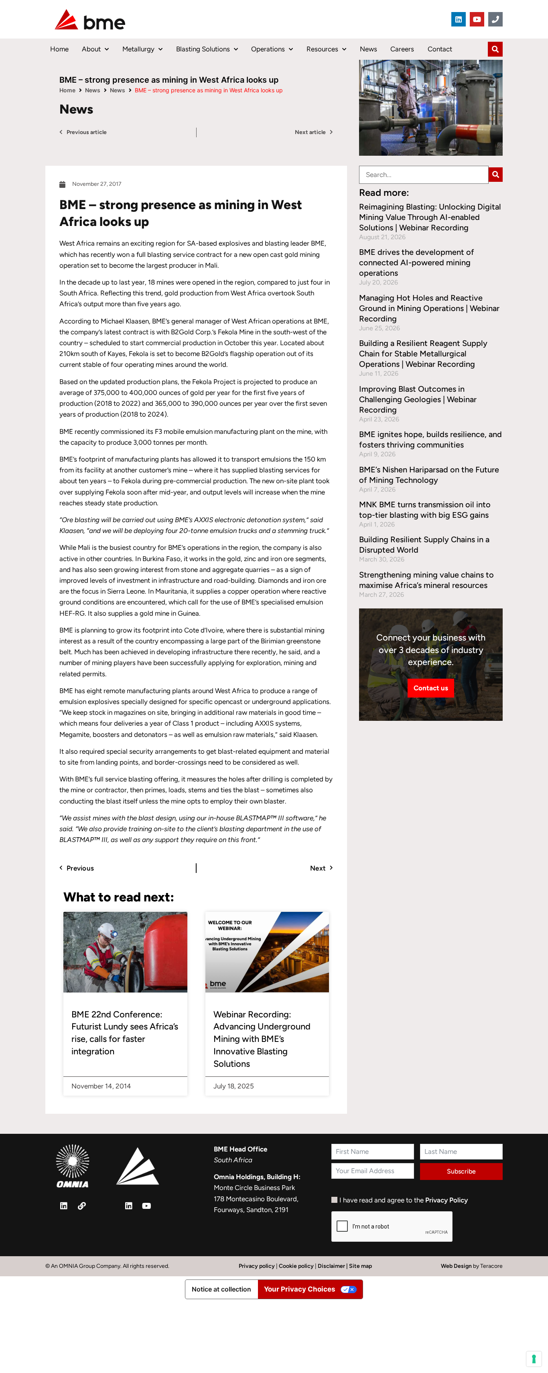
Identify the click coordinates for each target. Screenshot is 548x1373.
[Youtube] (477, 19)
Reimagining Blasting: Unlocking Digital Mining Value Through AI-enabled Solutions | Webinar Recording (430, 217)
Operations (268, 49)
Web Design (457, 1266)
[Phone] (495, 19)
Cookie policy (296, 1266)
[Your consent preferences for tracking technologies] (534, 1359)
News (368, 49)
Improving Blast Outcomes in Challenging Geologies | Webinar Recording (418, 399)
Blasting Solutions (203, 49)
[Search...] (424, 175)
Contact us (431, 688)
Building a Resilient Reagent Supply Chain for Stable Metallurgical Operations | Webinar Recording (423, 353)
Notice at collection (221, 1289)
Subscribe (461, 1171)
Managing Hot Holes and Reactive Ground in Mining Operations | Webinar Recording (429, 308)
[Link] (82, 1206)
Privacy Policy (446, 1200)
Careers (402, 49)
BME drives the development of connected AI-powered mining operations (416, 262)
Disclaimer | (333, 1266)
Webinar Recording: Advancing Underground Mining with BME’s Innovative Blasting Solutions (262, 1039)
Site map (360, 1266)
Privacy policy (257, 1266)
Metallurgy (138, 49)
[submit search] (496, 174)
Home (59, 49)
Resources (322, 49)
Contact (440, 49)
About (91, 49)
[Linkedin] (458, 19)
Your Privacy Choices (299, 1289)
